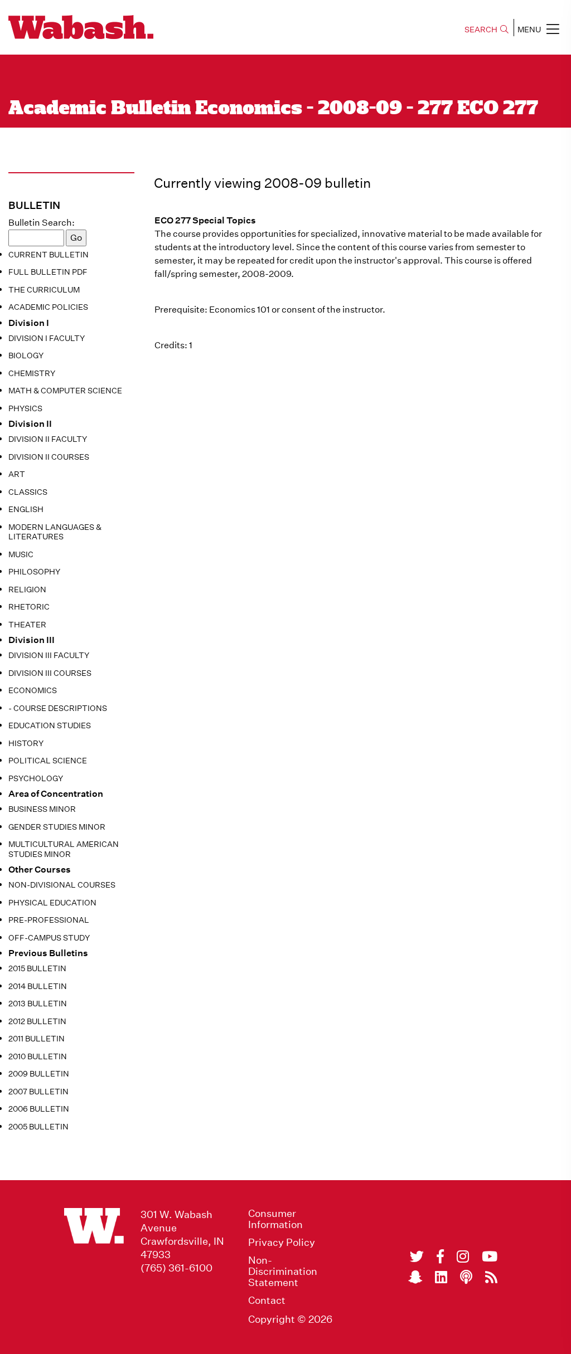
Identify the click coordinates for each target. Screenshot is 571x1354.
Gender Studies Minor (56, 827)
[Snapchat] (415, 1277)
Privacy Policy (281, 1242)
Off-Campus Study (49, 938)
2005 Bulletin (38, 1127)
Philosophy (34, 572)
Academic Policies (48, 307)
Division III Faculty (48, 655)
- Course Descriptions (57, 708)
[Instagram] (463, 1256)
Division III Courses (49, 673)
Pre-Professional (48, 920)
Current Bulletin (48, 255)
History (25, 743)
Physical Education (52, 903)
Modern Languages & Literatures (54, 532)
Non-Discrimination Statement (282, 1271)
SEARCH (480, 30)
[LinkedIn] (441, 1277)
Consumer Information (275, 1219)
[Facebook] (440, 1256)
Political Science (47, 761)
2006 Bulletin (38, 1109)
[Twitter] (417, 1256)
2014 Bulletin (37, 986)
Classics (27, 492)
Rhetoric (29, 607)
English (25, 509)
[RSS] (491, 1277)
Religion (27, 590)
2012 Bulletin (37, 1021)
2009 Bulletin (38, 1074)
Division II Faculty (47, 439)
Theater (27, 625)
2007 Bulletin (38, 1092)
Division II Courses (48, 457)
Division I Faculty (46, 338)
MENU (529, 30)
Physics (25, 408)
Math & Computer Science (65, 391)
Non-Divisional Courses (61, 885)
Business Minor (42, 809)
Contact (267, 1300)
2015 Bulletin (37, 968)
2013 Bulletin (37, 1004)
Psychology (35, 778)
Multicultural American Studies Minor (63, 849)
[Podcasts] (466, 1277)
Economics (32, 690)
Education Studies (49, 725)
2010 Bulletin (37, 1056)
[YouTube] (489, 1256)
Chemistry (31, 373)
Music (20, 554)
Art (16, 474)
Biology (25, 355)
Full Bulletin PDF (48, 272)
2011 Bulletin (36, 1039)
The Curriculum (44, 290)
